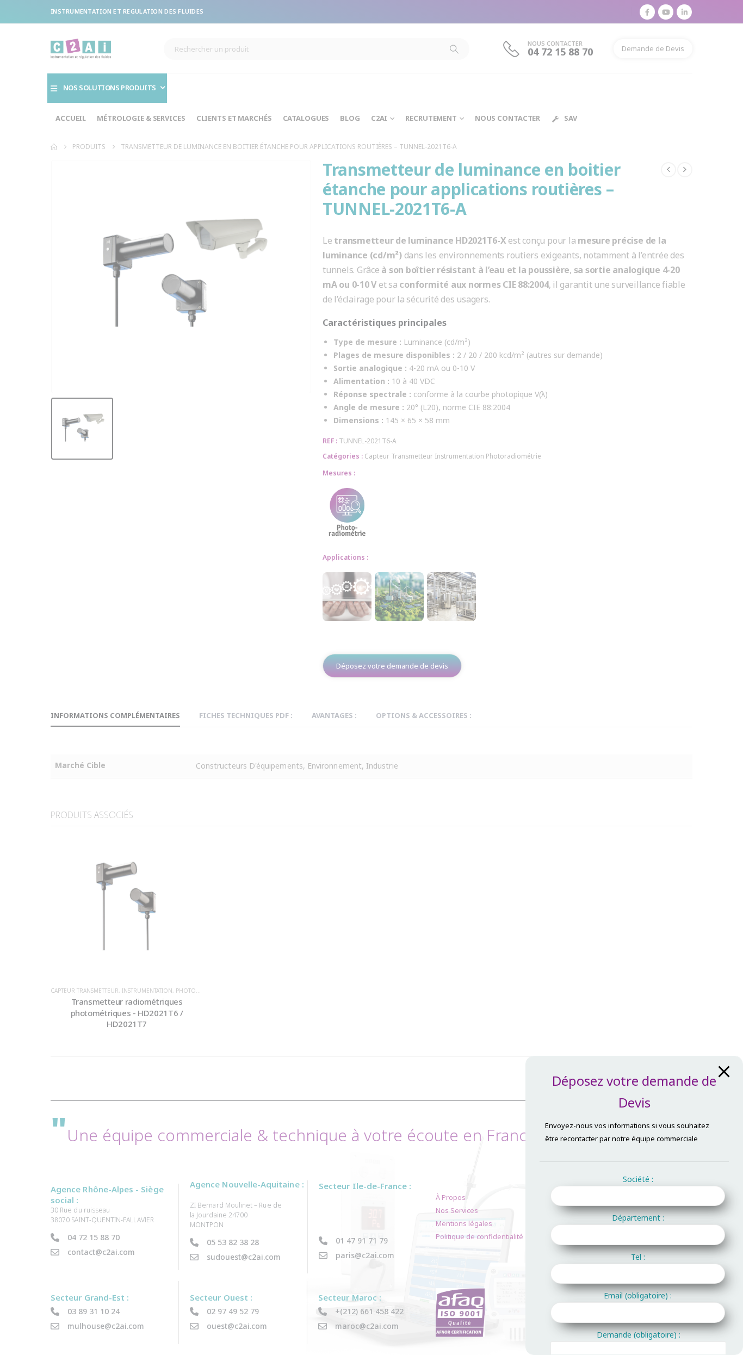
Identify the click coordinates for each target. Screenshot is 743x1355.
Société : (638, 1179)
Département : (638, 1217)
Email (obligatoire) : (638, 1295)
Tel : (638, 1257)
